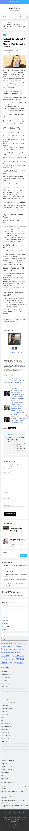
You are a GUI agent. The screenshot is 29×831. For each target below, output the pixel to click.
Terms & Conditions (22, 826)
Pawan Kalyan (5, 732)
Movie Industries (6, 723)
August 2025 (6, 614)
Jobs (3, 720)
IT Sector (4, 714)
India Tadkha (14, 8)
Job (2, 652)
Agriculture (16, 643)
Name (6, 492)
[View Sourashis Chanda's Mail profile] (16, 348)
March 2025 (6, 629)
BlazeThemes (14, 821)
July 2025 (5, 617)
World (20, 662)
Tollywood (4, 763)
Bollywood (24, 643)
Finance (19, 646)
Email (6, 499)
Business (4, 646)
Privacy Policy (15, 824)
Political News (5, 735)
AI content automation (18, 595)
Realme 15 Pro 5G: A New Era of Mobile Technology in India (17, 540)
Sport (16, 655)
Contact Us (5, 826)
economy (11, 646)
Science (11, 655)
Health (20, 649)
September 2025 (7, 611)
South (3, 745)
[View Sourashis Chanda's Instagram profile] (13, 348)
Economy (4, 693)
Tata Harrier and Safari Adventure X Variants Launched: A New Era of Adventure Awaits (16, 529)
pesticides (5, 655)
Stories (8, 659)
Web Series (13, 662)
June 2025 (5, 620)
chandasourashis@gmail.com (17, 357)
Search (4, 552)
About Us (23, 824)
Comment (7, 472)
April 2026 (6, 608)
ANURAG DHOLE (15, 544)
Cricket (4, 687)
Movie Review (5, 726)
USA (8, 662)
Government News (6, 702)
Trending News (5, 766)
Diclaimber (12, 826)
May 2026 (5, 605)
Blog (9, 824)
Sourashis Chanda (8, 50)
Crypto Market (5, 690)
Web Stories (14, 828)
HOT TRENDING (6, 708)
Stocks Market (5, 751)
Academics (6, 643)
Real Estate (5, 739)
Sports (3, 748)
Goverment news (9, 649)
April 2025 (6, 626)
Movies (7, 652)
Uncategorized (5, 769)
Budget (4, 680)
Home (4, 824)
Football (4, 699)
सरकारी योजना (5, 778)
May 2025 (5, 623)
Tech (4, 35)
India (23, 649)
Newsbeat (12, 428)
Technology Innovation (7, 760)
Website (6, 505)
